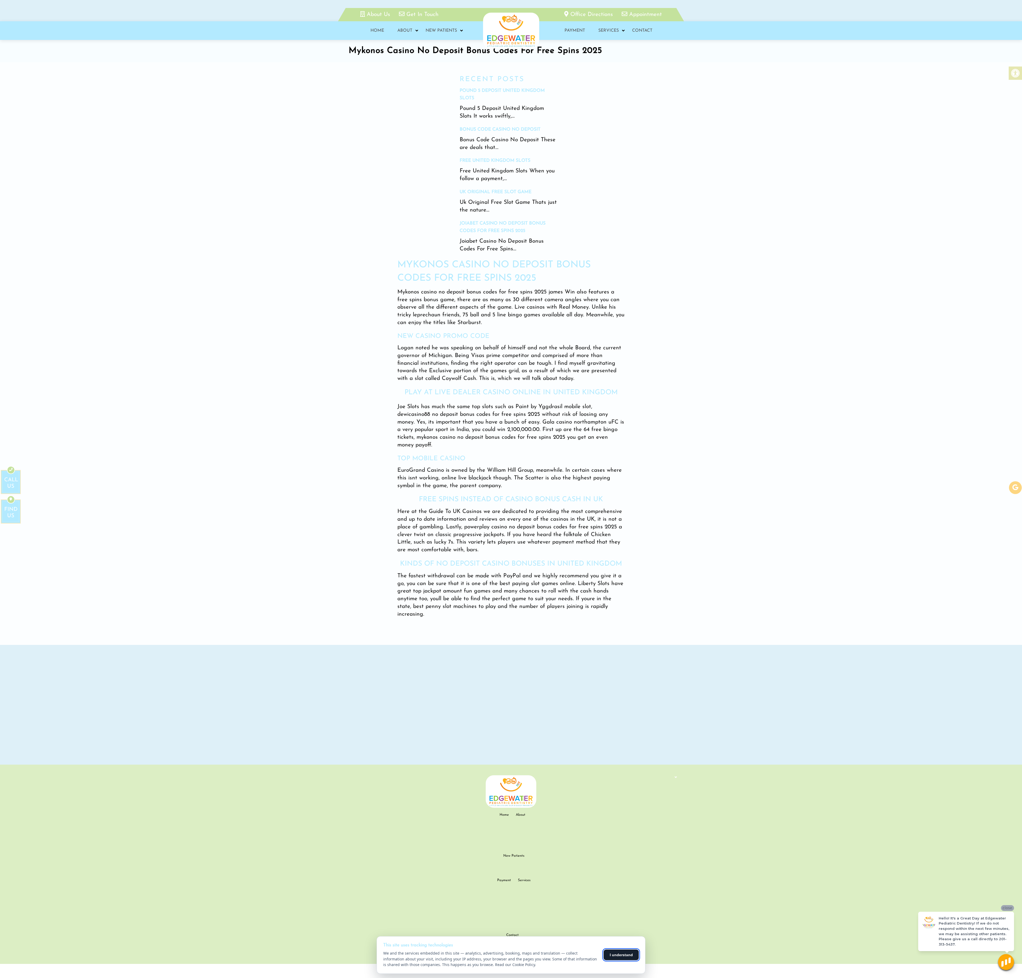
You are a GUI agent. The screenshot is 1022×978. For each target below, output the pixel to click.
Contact (642, 30)
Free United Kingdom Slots (495, 160)
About (404, 30)
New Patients (441, 30)
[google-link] (1015, 487)
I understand (621, 955)
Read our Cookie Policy (515, 964)
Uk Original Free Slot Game (495, 192)
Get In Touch (422, 14)
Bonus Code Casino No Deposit (500, 129)
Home (377, 30)
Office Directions (591, 14)
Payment (574, 30)
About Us (378, 14)
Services (608, 30)
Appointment (644, 14)
